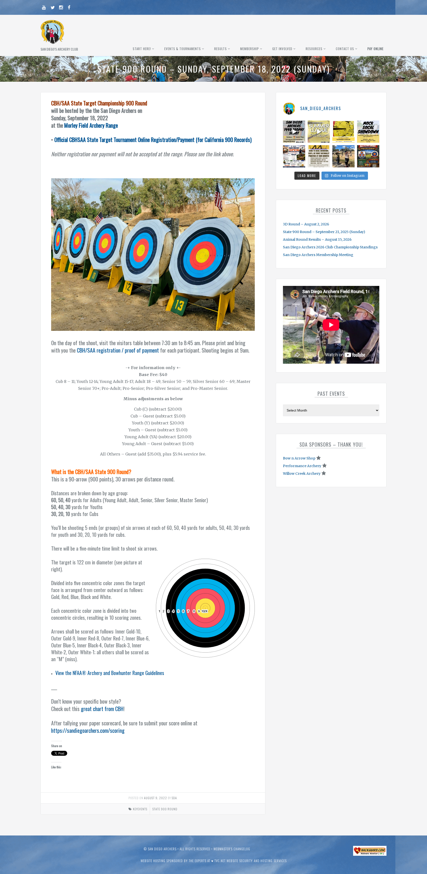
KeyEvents (140, 809)
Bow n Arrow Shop (299, 458)
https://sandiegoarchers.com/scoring (88, 730)
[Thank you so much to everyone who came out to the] (343, 156)
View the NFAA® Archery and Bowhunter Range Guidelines (109, 672)
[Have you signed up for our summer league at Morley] (319, 131)
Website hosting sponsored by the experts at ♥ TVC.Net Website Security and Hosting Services (214, 860)
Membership (249, 48)
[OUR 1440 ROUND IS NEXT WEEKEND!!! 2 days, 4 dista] (294, 131)
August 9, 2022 (155, 798)
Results (220, 48)
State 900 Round (164, 809)
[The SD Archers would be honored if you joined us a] (343, 131)
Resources (314, 48)
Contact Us (345, 48)
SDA (174, 798)
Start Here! (142, 48)
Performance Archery (302, 466)
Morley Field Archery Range (91, 125)
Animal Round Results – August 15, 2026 (317, 239)
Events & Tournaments (182, 48)
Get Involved (282, 48)
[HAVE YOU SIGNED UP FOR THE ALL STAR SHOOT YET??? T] (368, 156)
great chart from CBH (102, 709)
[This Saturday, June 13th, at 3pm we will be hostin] (368, 131)
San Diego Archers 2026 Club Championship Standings (330, 247)
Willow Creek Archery (301, 473)
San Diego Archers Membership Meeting (318, 255)
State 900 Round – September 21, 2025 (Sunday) (324, 232)
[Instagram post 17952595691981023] (294, 156)
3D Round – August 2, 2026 (306, 224)
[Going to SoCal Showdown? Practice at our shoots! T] (319, 156)
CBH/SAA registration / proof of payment (118, 350)
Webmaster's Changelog (232, 848)
